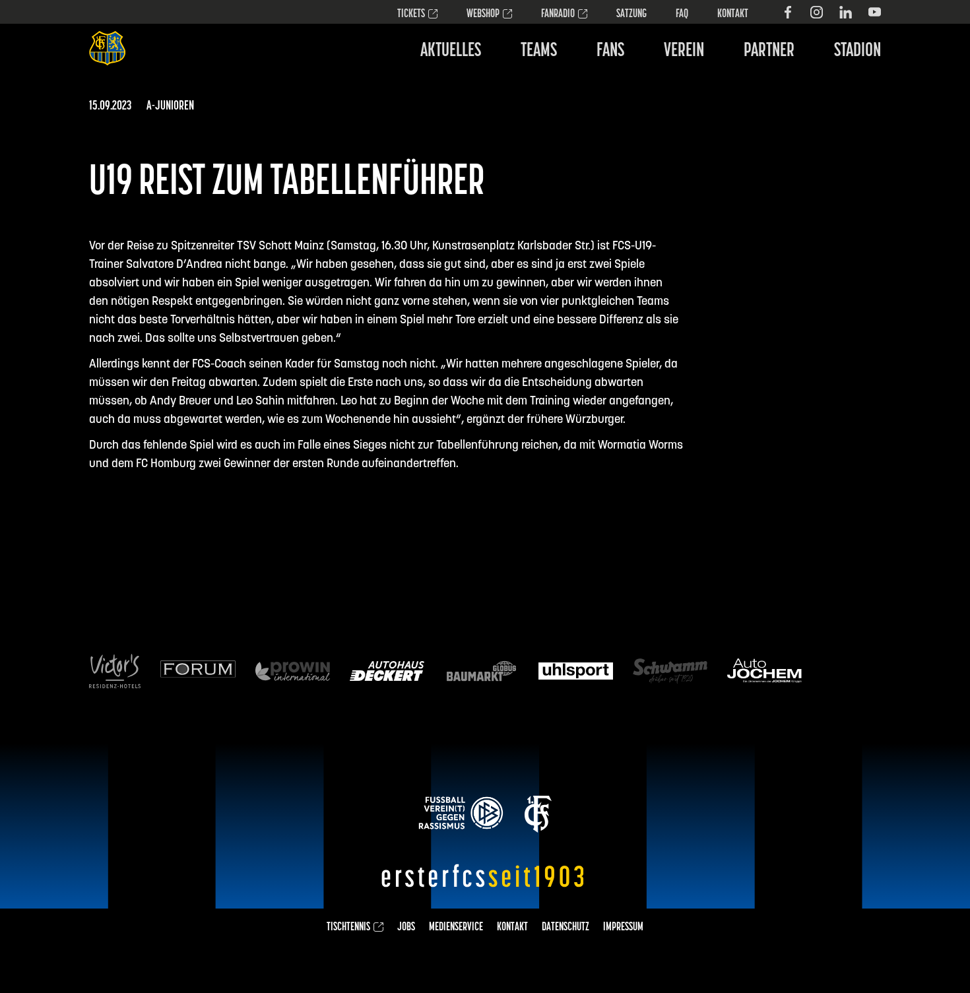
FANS (610, 51)
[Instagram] (816, 12)
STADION (857, 51)
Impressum (623, 928)
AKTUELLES (450, 51)
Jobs (406, 928)
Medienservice (456, 928)
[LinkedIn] (845, 12)
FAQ (682, 14)
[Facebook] (787, 12)
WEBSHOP (483, 14)
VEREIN (684, 51)
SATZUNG (631, 14)
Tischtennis (348, 928)
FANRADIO (558, 14)
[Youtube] (874, 12)
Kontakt (732, 14)
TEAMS (539, 51)
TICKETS (411, 14)
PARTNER (769, 51)
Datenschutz (565, 928)
